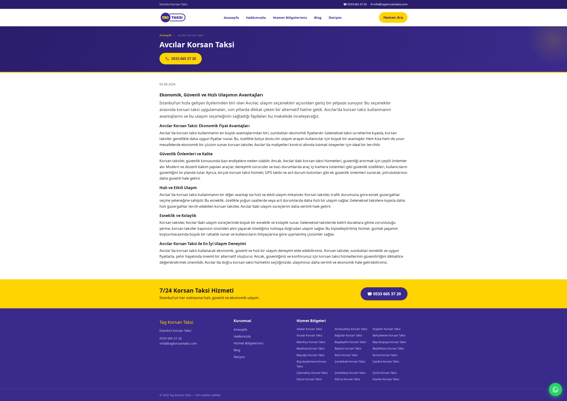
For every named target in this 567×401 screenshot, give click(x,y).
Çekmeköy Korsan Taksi (312, 373)
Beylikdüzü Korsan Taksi (388, 348)
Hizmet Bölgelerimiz (290, 17)
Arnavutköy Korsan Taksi (351, 329)
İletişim (335, 17)
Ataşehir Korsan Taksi (386, 329)
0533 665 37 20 (183, 58)
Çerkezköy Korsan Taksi (350, 373)
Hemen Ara (393, 17)
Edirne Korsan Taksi (347, 379)
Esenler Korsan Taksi (386, 379)
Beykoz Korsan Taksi (348, 348)
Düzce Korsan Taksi (309, 379)
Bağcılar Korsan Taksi (348, 335)
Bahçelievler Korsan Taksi (389, 335)
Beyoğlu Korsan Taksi (310, 355)
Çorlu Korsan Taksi (385, 373)
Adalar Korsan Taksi (309, 329)
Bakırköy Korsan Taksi (311, 342)
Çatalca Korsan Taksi (386, 361)
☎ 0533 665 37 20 (355, 4)
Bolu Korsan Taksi (346, 355)
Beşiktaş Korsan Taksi (310, 348)
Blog (318, 17)
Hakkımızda (256, 17)
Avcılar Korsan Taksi (309, 335)
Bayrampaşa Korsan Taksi (389, 342)
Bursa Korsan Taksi (385, 355)
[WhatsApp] (555, 389)
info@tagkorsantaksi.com (178, 343)
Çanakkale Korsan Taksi (350, 361)
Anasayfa (231, 17)
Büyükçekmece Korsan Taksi (311, 363)
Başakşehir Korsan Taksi (350, 342)
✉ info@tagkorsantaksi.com (389, 4)
